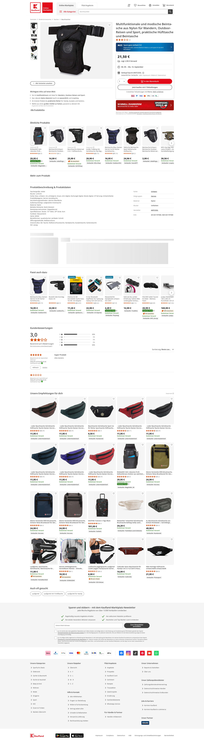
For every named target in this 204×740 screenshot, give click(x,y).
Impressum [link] (99, 735)
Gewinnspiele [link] (112, 692)
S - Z (71, 684)
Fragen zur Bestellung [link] (78, 701)
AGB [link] (130, 735)
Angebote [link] (110, 668)
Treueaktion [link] (111, 688)
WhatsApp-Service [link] (113, 704)
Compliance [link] (110, 735)
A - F (71, 672)
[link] (87, 5)
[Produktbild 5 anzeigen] (34, 56)
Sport (35, 700)
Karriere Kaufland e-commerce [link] (155, 709)
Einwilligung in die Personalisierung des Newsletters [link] (72, 639)
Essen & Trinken (38, 708)
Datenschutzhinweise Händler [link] (155, 688)
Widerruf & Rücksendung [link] (79, 705)
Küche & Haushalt (39, 680)
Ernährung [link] (111, 696)
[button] (77, 334)
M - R (72, 680)
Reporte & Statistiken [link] (151, 668)
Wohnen (36, 688)
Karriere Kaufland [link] (150, 705)
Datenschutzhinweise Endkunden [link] (156, 693)
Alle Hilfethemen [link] (76, 697)
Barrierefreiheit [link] (169, 735)
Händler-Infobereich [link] (114, 717)
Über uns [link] (147, 672)
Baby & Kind (37, 684)
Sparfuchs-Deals (39, 668)
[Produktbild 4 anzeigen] (34, 48)
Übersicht (73, 668)
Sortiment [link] (110, 680)
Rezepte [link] (110, 684)
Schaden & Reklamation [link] (78, 713)
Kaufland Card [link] (112, 676)
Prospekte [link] (110, 672)
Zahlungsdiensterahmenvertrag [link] (155, 684)
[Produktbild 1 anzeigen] (34, 25)
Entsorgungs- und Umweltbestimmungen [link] (148, 735)
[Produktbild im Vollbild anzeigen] (76, 50)
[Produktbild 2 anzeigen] (34, 33)
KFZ (34, 704)
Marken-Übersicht (39, 712)
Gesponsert (33, 147)
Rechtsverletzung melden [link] (79, 721)
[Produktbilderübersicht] (34, 50)
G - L (71, 676)
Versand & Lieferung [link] (77, 717)
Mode (35, 692)
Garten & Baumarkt (40, 676)
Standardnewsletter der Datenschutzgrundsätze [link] (71, 632)
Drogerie (36, 696)
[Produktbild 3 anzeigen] (34, 41)
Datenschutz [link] (121, 735)
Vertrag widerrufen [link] (77, 709)
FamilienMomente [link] (113, 700)
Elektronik (36, 672)
